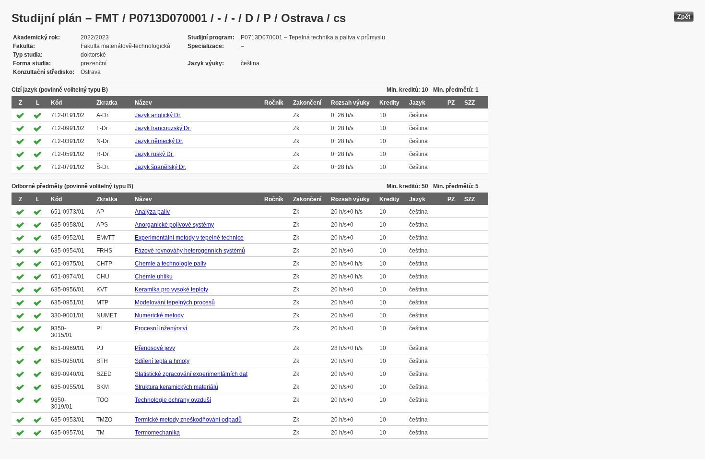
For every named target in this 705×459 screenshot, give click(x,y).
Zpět (683, 16)
